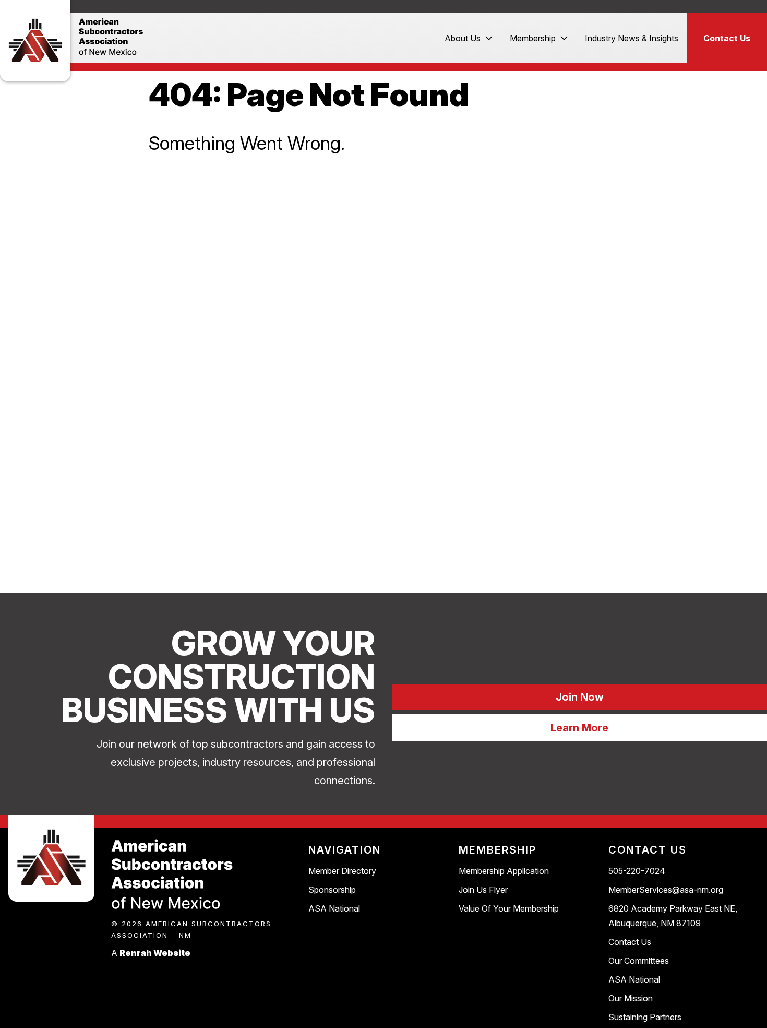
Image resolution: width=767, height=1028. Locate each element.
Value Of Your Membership (509, 908)
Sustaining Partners (644, 1017)
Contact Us (726, 38)
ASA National (334, 908)
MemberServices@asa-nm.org (665, 889)
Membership (533, 38)
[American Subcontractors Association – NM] (35, 39)
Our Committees (638, 960)
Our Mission (630, 998)
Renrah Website (154, 953)
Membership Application (504, 871)
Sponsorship (332, 889)
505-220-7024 (636, 871)
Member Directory (342, 871)
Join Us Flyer (483, 889)
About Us (463, 38)
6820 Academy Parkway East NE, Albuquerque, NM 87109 (672, 915)
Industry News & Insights (631, 38)
